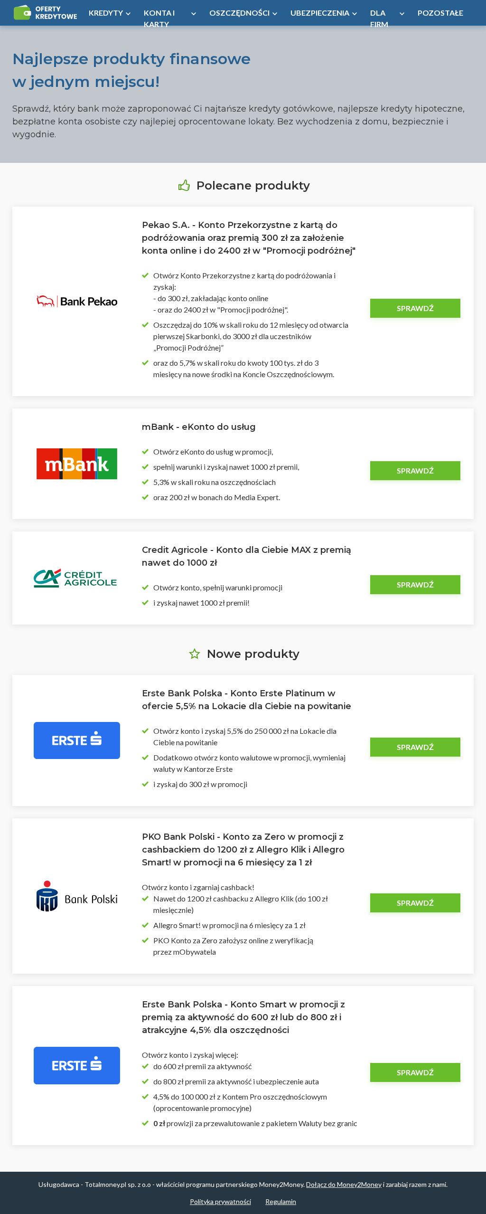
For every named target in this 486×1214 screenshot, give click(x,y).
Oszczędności (239, 12)
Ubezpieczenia (319, 12)
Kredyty (106, 12)
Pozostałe (440, 12)
